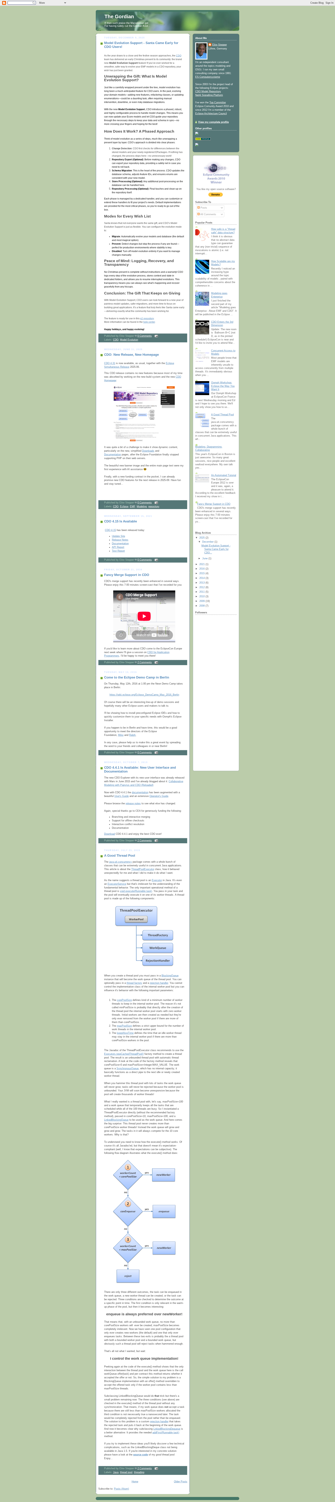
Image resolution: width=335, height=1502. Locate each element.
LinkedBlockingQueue (116, 1120)
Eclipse (124, 506)
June (205, 558)
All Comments (208, 214)
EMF (132, 506)
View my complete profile (213, 122)
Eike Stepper (219, 44)
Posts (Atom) (121, 1488)
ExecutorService (117, 884)
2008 (202, 605)
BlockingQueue (170, 975)
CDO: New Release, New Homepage (131, 355)
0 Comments (144, 336)
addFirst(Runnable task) (165, 1432)
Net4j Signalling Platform (209, 95)
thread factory (134, 983)
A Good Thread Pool (119, 855)
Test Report (118, 551)
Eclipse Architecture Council (211, 113)
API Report (118, 547)
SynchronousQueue (128, 1068)
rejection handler (159, 983)
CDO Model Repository (208, 91)
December (208, 541)
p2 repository (147, 318)
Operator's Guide (158, 796)
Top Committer (217, 102)
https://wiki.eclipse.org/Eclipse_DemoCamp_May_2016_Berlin (144, 694)
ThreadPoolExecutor (142, 869)
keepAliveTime (125, 1033)
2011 (202, 591)
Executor (157, 880)
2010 (202, 596)
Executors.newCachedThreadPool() (124, 1054)
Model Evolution (129, 339)
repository (153, 506)
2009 (202, 601)
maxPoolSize (124, 1026)
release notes (133, 803)
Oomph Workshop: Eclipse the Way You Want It (223, 386)
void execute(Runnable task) (136, 891)
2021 (202, 564)
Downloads (148, 451)
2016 (202, 568)
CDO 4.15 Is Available (120, 521)
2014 (202, 578)
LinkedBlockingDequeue (166, 1429)
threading (139, 1472)
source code (140, 1454)
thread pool (126, 1472)
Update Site (118, 536)
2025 (202, 537)
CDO (178, 55)
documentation (140, 792)
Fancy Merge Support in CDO (126, 575)
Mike (120, 735)
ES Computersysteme (207, 77)
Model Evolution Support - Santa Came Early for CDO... (216, 549)
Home (135, 1481)
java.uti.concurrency (120, 862)
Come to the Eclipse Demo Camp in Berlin (136, 677)
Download (109, 834)
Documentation (112, 454)
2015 (202, 573)
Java (115, 1472)
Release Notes (120, 540)
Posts (203, 207)
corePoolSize (124, 1000)
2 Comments (144, 662)
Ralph (132, 735)
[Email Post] (156, 336)
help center (149, 322)
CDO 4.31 (109, 363)
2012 (202, 587)
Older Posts (180, 1481)
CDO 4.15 (110, 530)
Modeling (142, 506)
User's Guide (121, 796)
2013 (202, 582)
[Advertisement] (206, 707)
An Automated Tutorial (223, 475)
